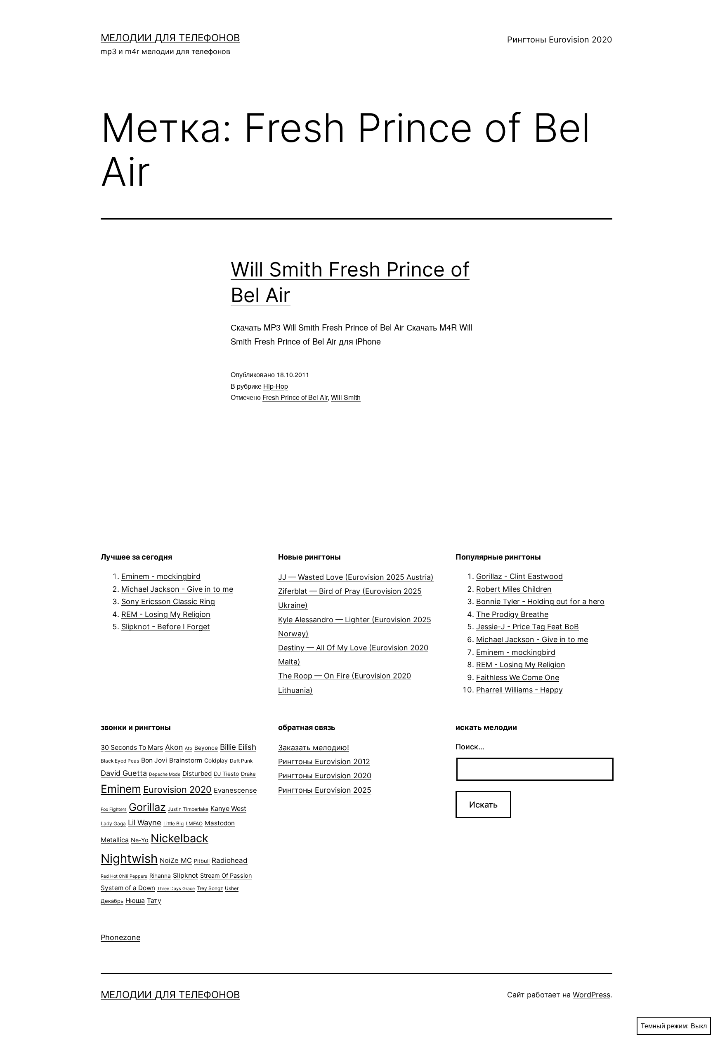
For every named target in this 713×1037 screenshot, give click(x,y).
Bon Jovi (154, 760)
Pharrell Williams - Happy (519, 689)
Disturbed (197, 773)
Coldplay (216, 760)
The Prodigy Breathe (512, 614)
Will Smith (346, 397)
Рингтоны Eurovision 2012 (324, 761)
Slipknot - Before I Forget (165, 626)
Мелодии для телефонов (170, 38)
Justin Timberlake (188, 809)
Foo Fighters (114, 809)
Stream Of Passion (226, 875)
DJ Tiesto (226, 773)
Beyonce (206, 747)
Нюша (135, 901)
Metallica (115, 840)
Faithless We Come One (517, 677)
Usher (231, 888)
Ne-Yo (140, 840)
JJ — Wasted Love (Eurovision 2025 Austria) (356, 577)
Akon (174, 747)
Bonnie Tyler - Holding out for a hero (540, 601)
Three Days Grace (176, 888)
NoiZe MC (176, 860)
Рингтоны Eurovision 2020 (559, 40)
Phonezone (120, 937)
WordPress (591, 994)
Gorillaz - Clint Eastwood (519, 576)
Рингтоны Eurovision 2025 (324, 790)
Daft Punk (241, 761)
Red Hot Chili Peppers (124, 876)
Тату (154, 901)
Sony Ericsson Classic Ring (168, 601)
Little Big (173, 823)
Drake (248, 773)
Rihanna (160, 875)
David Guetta (124, 772)
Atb (188, 748)
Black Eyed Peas (120, 761)
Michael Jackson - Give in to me (177, 589)
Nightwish (129, 858)
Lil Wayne (144, 822)
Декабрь (112, 901)
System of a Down (128, 888)
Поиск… (470, 746)
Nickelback (179, 838)
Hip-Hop (275, 386)
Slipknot (185, 875)
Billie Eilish (238, 747)
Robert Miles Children (514, 589)
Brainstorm (185, 760)
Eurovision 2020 (177, 789)
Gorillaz (147, 807)
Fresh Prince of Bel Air (295, 397)
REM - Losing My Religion (165, 614)
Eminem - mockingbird (161, 576)
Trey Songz (210, 888)
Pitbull (202, 860)
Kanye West (228, 809)
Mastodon (220, 823)
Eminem (121, 788)
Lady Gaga (113, 823)
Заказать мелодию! (313, 747)
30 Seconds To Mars (132, 747)
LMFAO (194, 823)
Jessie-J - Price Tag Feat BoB (527, 626)
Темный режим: (665, 1025)
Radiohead (230, 860)
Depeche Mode (164, 774)
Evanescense (235, 790)
